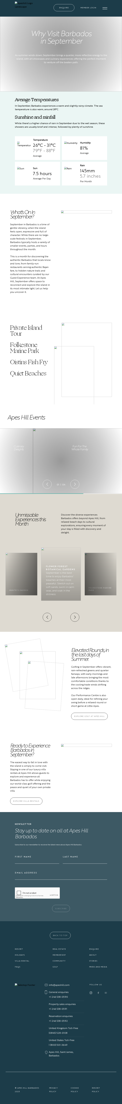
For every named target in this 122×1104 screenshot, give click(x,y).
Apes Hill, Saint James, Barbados (61, 1054)
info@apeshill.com (59, 985)
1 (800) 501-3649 (58, 1045)
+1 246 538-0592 (58, 1021)
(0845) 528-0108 (58, 1033)
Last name (70, 857)
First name (23, 857)
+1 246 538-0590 (58, 997)
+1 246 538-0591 (58, 1009)
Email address (26, 873)
